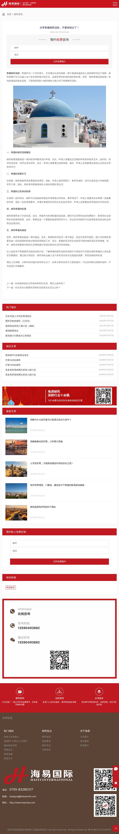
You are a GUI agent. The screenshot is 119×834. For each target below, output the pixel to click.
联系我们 (84, 745)
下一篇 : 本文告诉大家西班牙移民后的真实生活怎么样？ (34, 287)
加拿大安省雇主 (11, 736)
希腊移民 (10, 587)
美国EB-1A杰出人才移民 (15, 741)
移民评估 (46, 745)
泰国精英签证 (11, 330)
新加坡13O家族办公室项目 (18, 335)
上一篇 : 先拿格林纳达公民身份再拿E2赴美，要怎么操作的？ (36, 283)
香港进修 (8, 754)
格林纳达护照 (10, 745)
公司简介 (84, 736)
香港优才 (8, 749)
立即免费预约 (59, 61)
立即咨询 (46, 749)
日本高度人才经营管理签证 (18, 316)
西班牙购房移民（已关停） (18, 321)
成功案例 (46, 741)
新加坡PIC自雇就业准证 (17, 355)
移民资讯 (18, 14)
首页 (9, 14)
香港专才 (8, 758)
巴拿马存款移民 (13, 360)
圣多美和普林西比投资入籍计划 (20, 369)
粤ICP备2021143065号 (99, 829)
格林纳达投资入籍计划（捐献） (20, 326)
